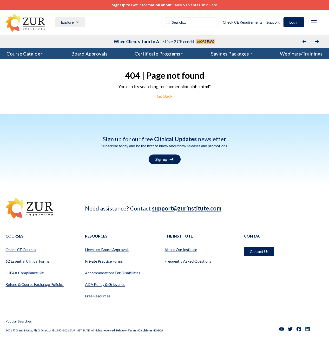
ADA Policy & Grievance (105, 284)
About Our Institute (180, 249)
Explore (67, 22)
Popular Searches (19, 321)
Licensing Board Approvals (107, 249)
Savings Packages (230, 53)
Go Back (164, 96)
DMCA (158, 330)
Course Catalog (23, 53)
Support (273, 22)
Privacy (121, 330)
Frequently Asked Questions (187, 261)
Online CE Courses (21, 249)
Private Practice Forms (104, 261)
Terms (132, 330)
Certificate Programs (157, 53)
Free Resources (97, 296)
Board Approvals (89, 53)
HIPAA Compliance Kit (25, 272)
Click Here (208, 4)
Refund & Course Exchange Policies (35, 284)
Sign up (161, 159)
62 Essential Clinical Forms (27, 261)
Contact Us (259, 251)
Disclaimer (145, 330)
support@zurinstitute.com (186, 208)
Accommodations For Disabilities (112, 272)
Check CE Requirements (243, 22)
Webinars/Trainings (301, 53)
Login (293, 22)
